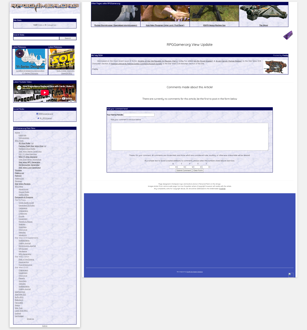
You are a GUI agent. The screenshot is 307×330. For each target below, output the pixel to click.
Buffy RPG (19, 297)
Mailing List (19, 178)
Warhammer (20, 292)
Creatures (23, 213)
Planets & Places (25, 221)
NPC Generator (25, 254)
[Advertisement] (190, 229)
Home (17, 132)
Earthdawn (19, 316)
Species (22, 224)
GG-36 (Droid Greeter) (203, 61)
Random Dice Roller (27, 149)
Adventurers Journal (27, 246)
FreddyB (222, 189)
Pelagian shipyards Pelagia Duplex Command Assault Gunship (136, 63)
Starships (23, 227)
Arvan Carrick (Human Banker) (229, 61)
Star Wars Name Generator (30, 151)
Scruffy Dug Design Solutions (194, 271)
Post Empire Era (25, 265)
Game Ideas (24, 194)
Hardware (23, 251)
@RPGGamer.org (46, 114)
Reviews (18, 181)
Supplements (24, 240)
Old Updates (24, 138)
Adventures (23, 189)
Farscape (19, 302)
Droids (21, 216)
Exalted (18, 313)
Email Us (30, 319)
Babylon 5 (19, 300)
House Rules (24, 192)
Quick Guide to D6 (26, 203)
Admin (44, 326)
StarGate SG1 (20, 294)
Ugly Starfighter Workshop (30, 159)
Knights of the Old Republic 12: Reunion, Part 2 (157, 61)
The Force (23, 230)
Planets (22, 278)
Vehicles (22, 232)
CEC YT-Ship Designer (28, 154)
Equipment (23, 219)
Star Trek (19, 308)
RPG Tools (19, 141)
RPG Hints (19, 186)
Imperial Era (24, 262)
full (32, 143)
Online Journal (25, 243)
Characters (23, 211)
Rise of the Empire (26, 259)
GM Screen (23, 248)
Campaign (23, 208)
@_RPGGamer (46, 118)
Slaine (17, 305)
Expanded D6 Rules (27, 205)
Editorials (22, 135)
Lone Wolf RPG (21, 310)
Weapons (23, 235)
